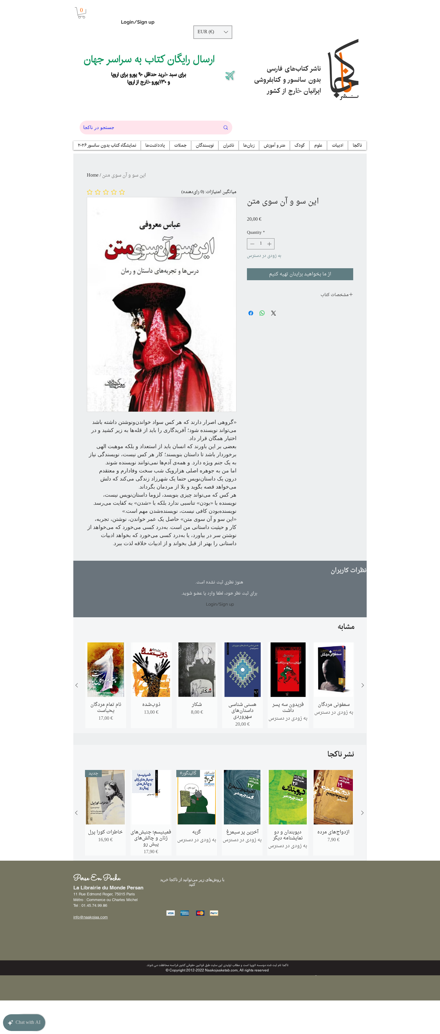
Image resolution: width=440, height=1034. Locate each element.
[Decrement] (251, 244)
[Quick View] (105, 669)
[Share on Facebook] (250, 313)
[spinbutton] (260, 244)
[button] (81, 13)
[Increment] (270, 244)
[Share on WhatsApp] (262, 313)
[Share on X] (273, 313)
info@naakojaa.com (90, 917)
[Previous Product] (76, 685)
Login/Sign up (137, 22)
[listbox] (212, 32)
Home (92, 175)
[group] (219, 685)
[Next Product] (362, 685)
